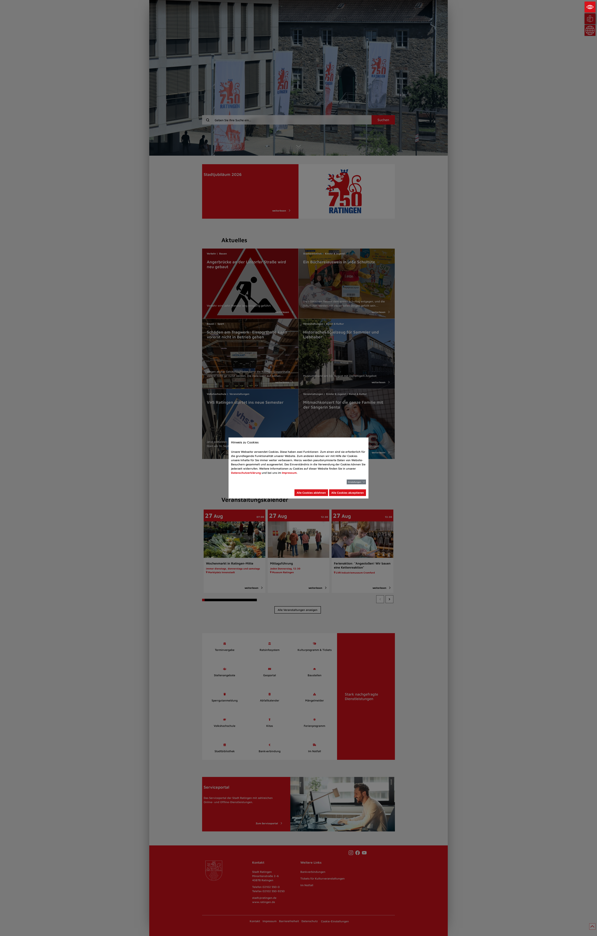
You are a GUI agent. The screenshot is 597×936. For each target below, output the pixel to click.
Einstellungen (354, 482)
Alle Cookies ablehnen (311, 492)
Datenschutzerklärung (246, 472)
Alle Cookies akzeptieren (347, 492)
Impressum (289, 472)
